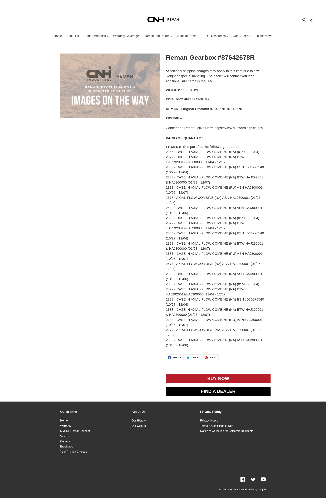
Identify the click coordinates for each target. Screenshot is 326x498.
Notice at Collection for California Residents (226, 430)
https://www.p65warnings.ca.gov (239, 128)
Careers (65, 441)
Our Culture (138, 425)
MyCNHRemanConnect (75, 430)
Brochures (66, 446)
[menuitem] (58, 36)
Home (64, 420)
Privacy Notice (209, 420)
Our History (138, 420)
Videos (64, 436)
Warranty (65, 425)
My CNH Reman (236, 489)
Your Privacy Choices (73, 451)
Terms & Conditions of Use (216, 425)
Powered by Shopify (255, 489)
